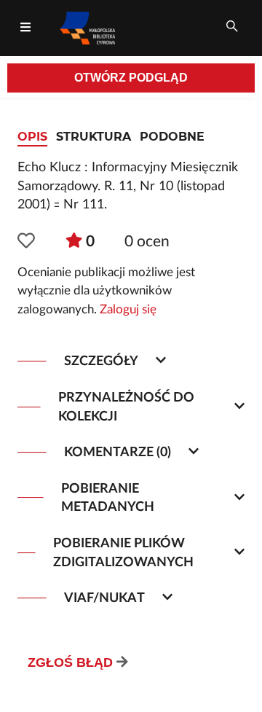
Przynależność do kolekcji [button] (126, 407)
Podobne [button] (172, 137)
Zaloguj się (128, 310)
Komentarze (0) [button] (117, 452)
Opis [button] (32, 137)
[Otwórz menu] (25, 27)
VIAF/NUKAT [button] (104, 598)
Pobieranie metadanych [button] (107, 498)
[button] (26, 242)
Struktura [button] (93, 137)
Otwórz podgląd (131, 77)
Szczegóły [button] (101, 361)
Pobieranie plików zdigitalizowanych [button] (123, 552)
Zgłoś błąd (70, 662)
